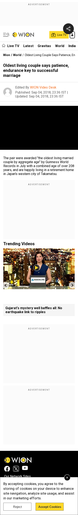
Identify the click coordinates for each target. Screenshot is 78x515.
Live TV (13, 46)
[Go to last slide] (5, 285)
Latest (28, 46)
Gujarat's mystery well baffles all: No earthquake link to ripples (33, 310)
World (59, 46)
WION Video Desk (43, 87)
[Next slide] (72, 285)
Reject (17, 507)
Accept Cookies (49, 507)
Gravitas (44, 46)
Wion (6, 55)
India (72, 46)
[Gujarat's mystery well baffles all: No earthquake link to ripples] (39, 287)
